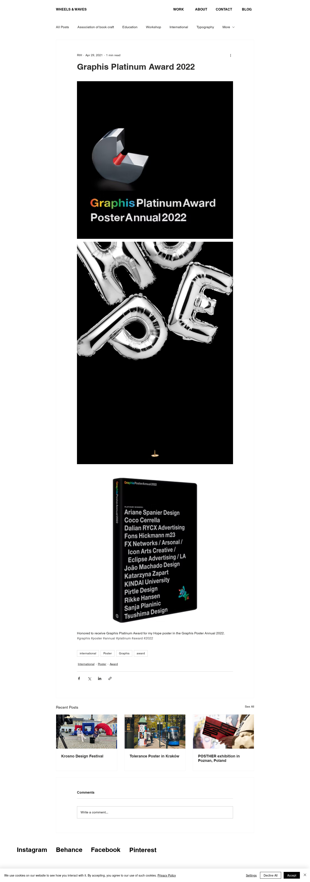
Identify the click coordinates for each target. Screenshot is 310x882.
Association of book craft (95, 27)
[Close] (304, 875)
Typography (205, 27)
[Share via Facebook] (79, 678)
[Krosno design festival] (86, 732)
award (141, 653)
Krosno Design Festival (82, 756)
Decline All (271, 875)
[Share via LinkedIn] (100, 678)
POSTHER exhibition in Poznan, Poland (219, 758)
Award (114, 664)
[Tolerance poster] (155, 732)
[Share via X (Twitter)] (89, 678)
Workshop (153, 27)
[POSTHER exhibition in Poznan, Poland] (223, 732)
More (226, 27)
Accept (291, 875)
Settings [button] (251, 875)
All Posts (62, 27)
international (88, 653)
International (179, 27)
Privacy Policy (167, 875)
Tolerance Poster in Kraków (154, 756)
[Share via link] (110, 678)
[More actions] (230, 55)
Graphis (124, 653)
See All (249, 706)
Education (129, 27)
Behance (69, 849)
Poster (107, 653)
